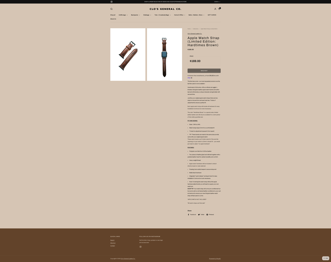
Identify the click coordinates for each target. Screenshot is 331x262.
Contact (112, 245)
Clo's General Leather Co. (195, 33)
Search (112, 240)
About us (112, 243)
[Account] (215, 9)
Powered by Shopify (215, 258)
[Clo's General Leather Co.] (165, 9)
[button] (111, 9)
